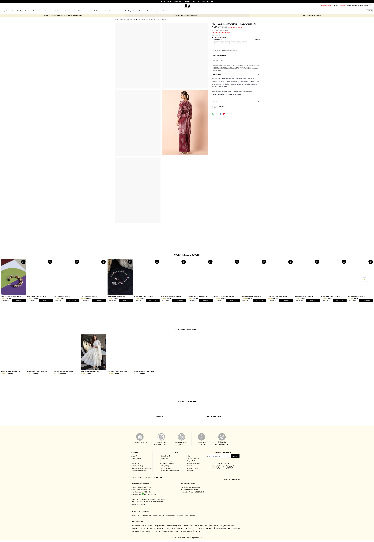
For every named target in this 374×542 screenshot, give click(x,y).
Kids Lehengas (199, 528)
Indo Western (58, 11)
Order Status (164, 458)
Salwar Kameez (38, 11)
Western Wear (107, 11)
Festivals (142, 11)
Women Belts (170, 515)
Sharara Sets (157, 531)
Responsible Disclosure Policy (169, 470)
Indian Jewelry (136, 515)
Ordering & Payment (193, 463)
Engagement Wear (234, 528)
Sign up (366, 5)
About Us (134, 456)
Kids (121, 11)
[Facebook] (214, 467)
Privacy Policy (164, 466)
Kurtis (150, 526)
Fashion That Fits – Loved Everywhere (187, 15)
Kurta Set (27, 11)
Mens (115, 11)
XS (216, 42)
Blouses (149, 11)
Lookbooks (190, 470)
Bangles (192, 515)
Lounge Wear (171, 528)
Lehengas (48, 11)
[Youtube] (228, 467)
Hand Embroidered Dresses (184, 531)
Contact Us (135, 463)
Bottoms (134, 528)
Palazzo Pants (188, 526)
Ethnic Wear (199, 526)
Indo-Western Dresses (138, 526)
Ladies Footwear (158, 515)
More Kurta (160, 416)
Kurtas (129, 19)
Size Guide (257, 39)
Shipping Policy (191, 461)
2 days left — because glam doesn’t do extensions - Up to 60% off (62, 15)
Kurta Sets (198, 531)
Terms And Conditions (167, 463)
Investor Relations (166, 468)
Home (116, 19)
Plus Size (165, 11)
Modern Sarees (83, 11)
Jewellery (128, 11)
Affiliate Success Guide (138, 470)
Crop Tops (180, 528)
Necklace (180, 515)
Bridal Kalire (151, 528)
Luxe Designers (95, 11)
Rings (186, 515)
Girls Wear (189, 528)
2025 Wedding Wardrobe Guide (141, 468)
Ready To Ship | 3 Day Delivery (312, 15)
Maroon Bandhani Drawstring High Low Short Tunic (152, 19)
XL (238, 42)
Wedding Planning (137, 466)
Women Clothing (17, 11)
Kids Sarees (209, 528)
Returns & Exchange (166, 461)
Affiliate (349, 5)
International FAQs (166, 456)
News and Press (136, 458)
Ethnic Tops (161, 528)
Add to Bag (19, 300)
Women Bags (147, 515)
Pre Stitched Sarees (211, 526)
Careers (134, 461)
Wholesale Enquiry (193, 468)
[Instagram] (223, 467)
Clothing (122, 19)
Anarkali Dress (146, 531)
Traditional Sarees (70, 11)
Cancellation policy (193, 458)
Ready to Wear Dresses (227, 526)
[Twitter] (219, 467)
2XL (244, 42)
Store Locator (355, 5)
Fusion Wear (135, 531)
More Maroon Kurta (213, 416)
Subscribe (235, 456)
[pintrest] (232, 467)
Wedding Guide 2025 (326, 5)
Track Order (336, 5)
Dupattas (157, 11)
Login (361, 5)
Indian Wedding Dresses (174, 526)
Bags (135, 11)
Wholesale (342, 5)
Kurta (134, 19)
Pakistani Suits (168, 531)
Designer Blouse (159, 526)
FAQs (188, 456)
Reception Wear (221, 528)
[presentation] (9, 279)
